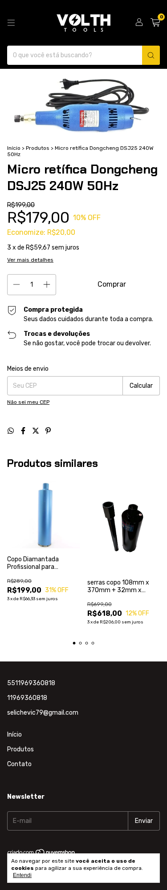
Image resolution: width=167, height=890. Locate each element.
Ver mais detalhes (30, 260)
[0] (155, 22)
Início (13, 148)
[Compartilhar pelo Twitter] (36, 431)
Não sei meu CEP (28, 402)
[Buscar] (151, 55)
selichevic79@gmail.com (42, 712)
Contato (19, 764)
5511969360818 (31, 683)
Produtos (37, 148)
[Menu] (11, 23)
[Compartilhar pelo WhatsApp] (11, 431)
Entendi (22, 875)
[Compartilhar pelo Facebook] (24, 431)
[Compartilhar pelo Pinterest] (48, 431)
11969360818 (27, 698)
